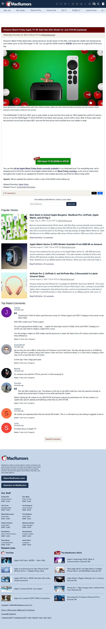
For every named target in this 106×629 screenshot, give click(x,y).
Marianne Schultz (28, 523)
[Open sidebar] (103, 4)
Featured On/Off (7, 617)
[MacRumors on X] (69, 4)
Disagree (32, 339)
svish (16, 423)
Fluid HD (35, 617)
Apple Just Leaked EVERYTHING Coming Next (32, 598)
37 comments (9, 193)
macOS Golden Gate (94, 10)
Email (3, 501)
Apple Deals (23, 184)
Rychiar (17, 369)
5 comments (48, 238)
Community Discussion (26, 187)
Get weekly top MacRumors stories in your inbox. (53, 199)
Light (44, 617)
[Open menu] (2, 4)
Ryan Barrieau (27, 531)
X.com (8, 501)
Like (26, 339)
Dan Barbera (5, 531)
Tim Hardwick (27, 514)
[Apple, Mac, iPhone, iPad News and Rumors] (19, 7)
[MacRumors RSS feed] (85, 4)
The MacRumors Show (71, 553)
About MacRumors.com (14, 478)
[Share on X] (94, 193)
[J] (6, 317)
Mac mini (7, 10)
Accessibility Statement (8, 614)
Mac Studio (20, 10)
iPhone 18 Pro (36, 10)
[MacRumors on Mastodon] (73, 4)
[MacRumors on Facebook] (65, 4)
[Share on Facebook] (100, 193)
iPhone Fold (51, 10)
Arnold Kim (5, 497)
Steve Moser (5, 540)
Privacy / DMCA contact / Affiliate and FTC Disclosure (18, 610)
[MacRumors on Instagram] (61, 4)
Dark (49, 617)
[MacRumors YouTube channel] (77, 4)
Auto (40, 617)
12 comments (49, 296)
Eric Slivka (25, 497)
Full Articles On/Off (20, 617)
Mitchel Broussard (48, 35)
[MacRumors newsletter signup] (89, 4)
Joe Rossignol (27, 505)
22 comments (49, 264)
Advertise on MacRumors (14, 485)
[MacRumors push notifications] (81, 4)
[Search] (99, 4)
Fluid (29, 617)
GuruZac (17, 383)
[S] (6, 418)
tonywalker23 (19, 345)
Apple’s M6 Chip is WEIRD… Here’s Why (29, 560)
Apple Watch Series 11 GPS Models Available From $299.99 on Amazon (66, 244)
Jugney (17, 308)
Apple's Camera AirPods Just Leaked (28, 589)
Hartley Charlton (6, 523)
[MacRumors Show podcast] (57, 4)
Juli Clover (5, 505)
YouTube (10, 553)
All (103, 10)
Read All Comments (53, 439)
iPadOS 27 (76, 10)
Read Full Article (36, 238)
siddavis (17, 409)
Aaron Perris (26, 540)
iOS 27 (64, 10)
